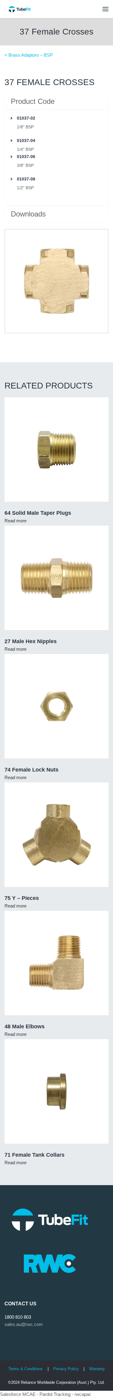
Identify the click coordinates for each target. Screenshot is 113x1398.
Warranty (97, 1369)
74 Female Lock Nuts (31, 770)
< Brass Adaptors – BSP (29, 55)
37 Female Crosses (56, 31)
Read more (16, 520)
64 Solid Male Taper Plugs (38, 513)
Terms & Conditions (25, 1369)
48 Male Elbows (25, 1026)
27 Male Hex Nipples (31, 641)
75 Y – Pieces (22, 898)
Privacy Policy (66, 1369)
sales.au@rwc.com (24, 1324)
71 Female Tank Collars (34, 1155)
